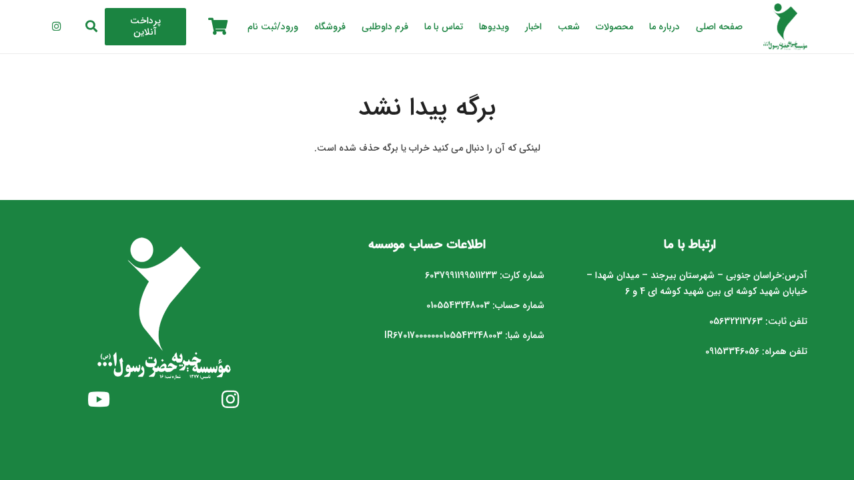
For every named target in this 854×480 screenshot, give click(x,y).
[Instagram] (56, 26)
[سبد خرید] (218, 26)
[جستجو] (92, 26)
